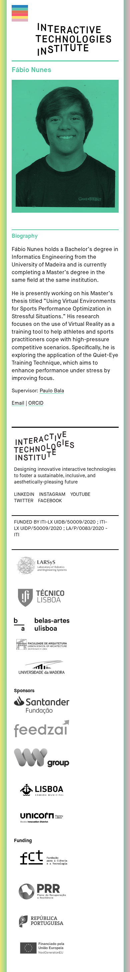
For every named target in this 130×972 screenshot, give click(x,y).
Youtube (80, 494)
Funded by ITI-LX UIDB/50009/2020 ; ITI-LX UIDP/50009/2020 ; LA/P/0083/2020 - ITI (60, 528)
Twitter (23, 501)
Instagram (52, 494)
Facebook (50, 501)
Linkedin (24, 494)
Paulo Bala (52, 390)
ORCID (35, 403)
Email (18, 403)
